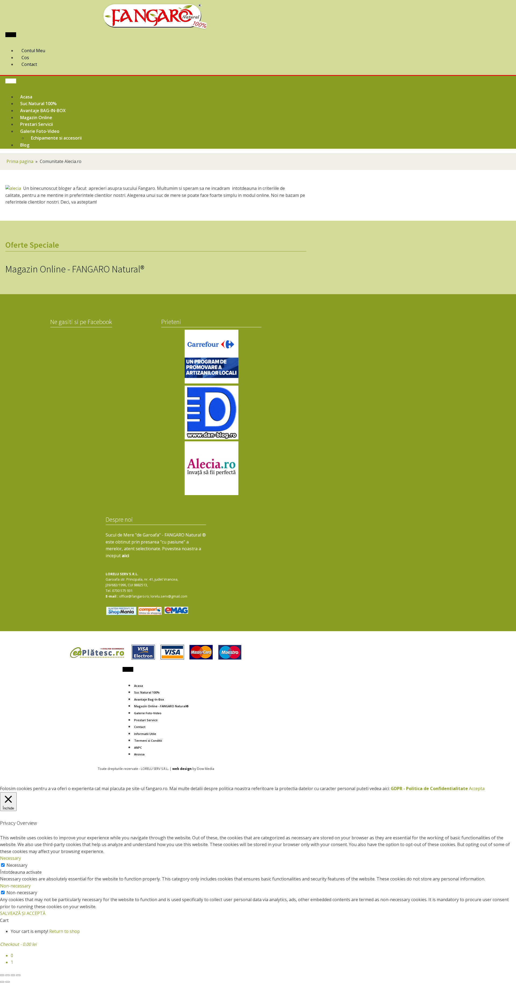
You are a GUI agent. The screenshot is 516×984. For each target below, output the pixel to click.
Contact (139, 727)
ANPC (138, 747)
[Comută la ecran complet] (7, 975)
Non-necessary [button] (15, 886)
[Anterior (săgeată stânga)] (2, 982)
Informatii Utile (145, 734)
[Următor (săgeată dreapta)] (7, 982)
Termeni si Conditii (148, 740)
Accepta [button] (477, 788)
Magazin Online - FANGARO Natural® (161, 706)
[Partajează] (13, 975)
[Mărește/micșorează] (2, 975)
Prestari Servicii (145, 720)
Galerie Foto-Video (148, 713)
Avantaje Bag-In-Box (149, 699)
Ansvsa (139, 754)
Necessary (16, 865)
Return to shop (64, 931)
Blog (24, 145)
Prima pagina (19, 161)
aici (125, 556)
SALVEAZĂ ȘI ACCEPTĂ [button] (22, 913)
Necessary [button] (10, 858)
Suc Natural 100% (147, 692)
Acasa (138, 686)
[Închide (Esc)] (18, 975)
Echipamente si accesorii (56, 138)
